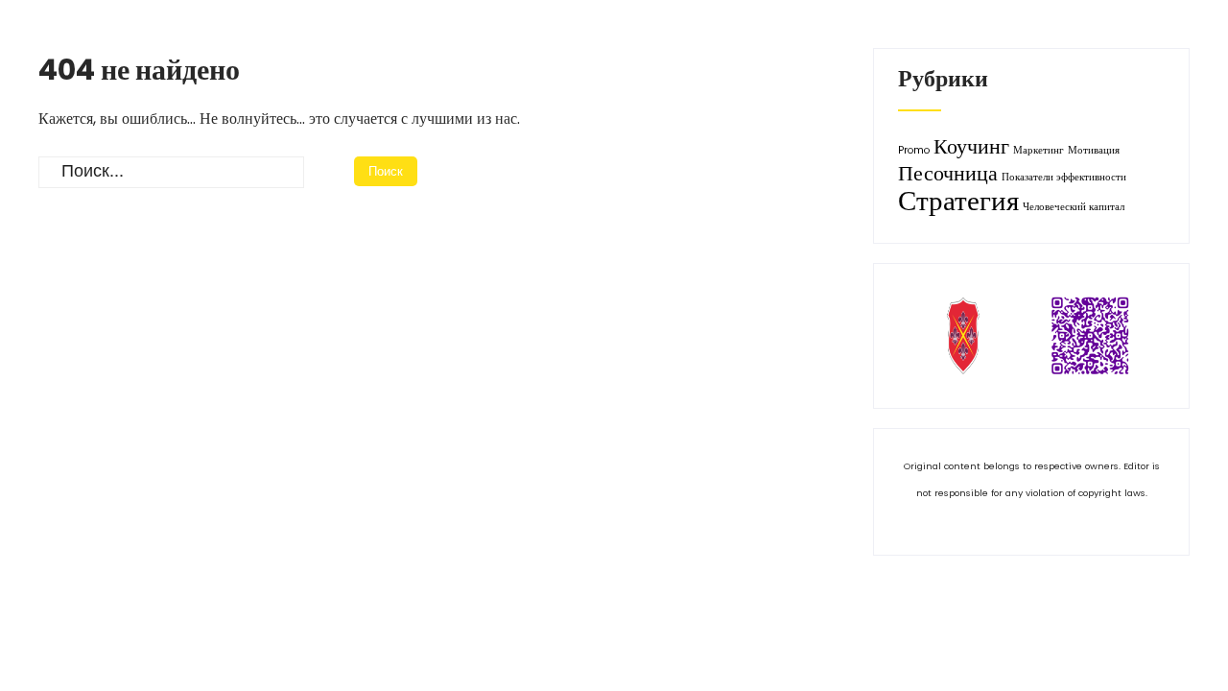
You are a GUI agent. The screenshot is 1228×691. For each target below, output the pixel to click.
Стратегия (958, 200)
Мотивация (1094, 150)
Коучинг (971, 146)
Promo (914, 150)
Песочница (948, 173)
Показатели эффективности (1064, 177)
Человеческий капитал (1073, 207)
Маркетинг (1038, 150)
